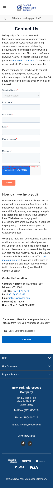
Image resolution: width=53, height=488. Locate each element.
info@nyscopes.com (19, 298)
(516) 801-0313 (17, 294)
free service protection (23, 60)
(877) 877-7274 (21, 290)
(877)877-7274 (31, 410)
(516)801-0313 (30, 417)
